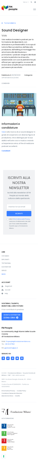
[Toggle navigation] (34, 9)
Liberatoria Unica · (8, 396)
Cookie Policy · (22, 391)
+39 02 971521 (9, 344)
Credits (17, 396)
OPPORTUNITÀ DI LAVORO (10, 78)
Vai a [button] (25, 2)
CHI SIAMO (5, 256)
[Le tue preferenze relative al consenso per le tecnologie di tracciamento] (4, 456)
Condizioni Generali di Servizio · (12, 393)
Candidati (6, 151)
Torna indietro (10, 23)
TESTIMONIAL (6, 263)
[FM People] (9, 9)
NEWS (4, 274)
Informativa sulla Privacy (21, 219)
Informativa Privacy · (9, 391)
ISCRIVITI (19, 213)
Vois (3, 132)
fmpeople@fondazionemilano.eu (18, 341)
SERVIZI (4, 270)
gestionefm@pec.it (11, 348)
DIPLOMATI (5, 259)
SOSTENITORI (6, 267)
